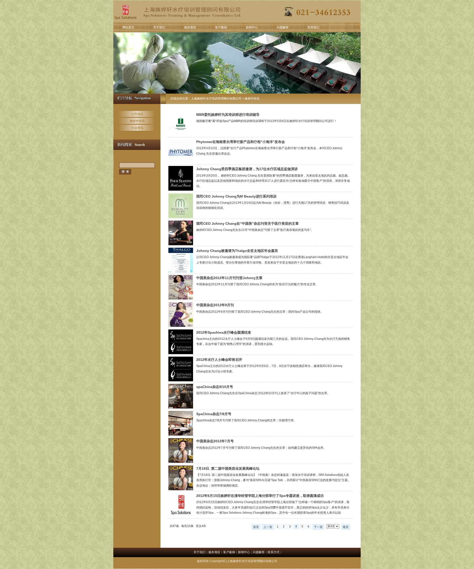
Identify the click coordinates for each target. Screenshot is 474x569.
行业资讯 (137, 128)
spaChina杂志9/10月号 (214, 387)
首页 (256, 527)
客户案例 (221, 27)
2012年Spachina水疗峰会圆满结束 (223, 332)
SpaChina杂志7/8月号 (213, 414)
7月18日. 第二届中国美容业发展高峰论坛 (227, 468)
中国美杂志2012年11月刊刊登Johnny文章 (229, 278)
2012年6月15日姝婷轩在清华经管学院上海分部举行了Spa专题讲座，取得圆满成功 (260, 496)
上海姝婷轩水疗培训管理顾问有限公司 (216, 98)
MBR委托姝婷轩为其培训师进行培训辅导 (227, 115)
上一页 (267, 527)
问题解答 (283, 27)
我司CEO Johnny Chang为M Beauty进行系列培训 (236, 196)
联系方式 (273, 552)
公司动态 (137, 114)
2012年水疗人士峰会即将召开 (219, 360)
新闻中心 (252, 27)
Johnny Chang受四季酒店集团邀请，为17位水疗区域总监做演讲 (247, 169)
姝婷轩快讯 (137, 121)
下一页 (318, 527)
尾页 (346, 527)
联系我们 (313, 27)
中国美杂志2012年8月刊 (215, 305)
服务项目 (190, 27)
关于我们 (159, 27)
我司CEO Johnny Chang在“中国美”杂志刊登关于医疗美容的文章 (247, 223)
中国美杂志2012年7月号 (215, 441)
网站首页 (128, 27)
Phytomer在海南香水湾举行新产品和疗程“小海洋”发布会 (240, 142)
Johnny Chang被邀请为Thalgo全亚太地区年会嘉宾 (237, 251)
